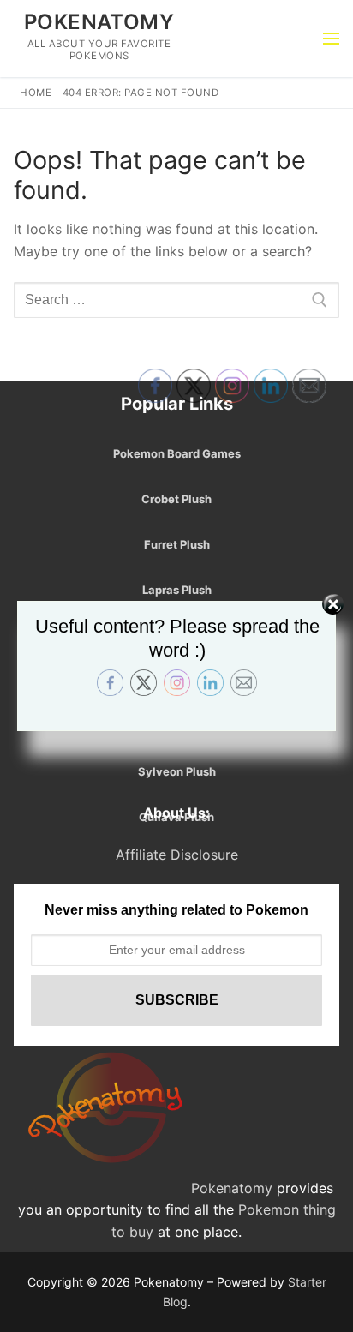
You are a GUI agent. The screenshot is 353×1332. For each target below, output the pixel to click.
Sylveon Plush (177, 771)
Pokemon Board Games (177, 453)
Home (35, 93)
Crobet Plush (176, 499)
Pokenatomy (99, 21)
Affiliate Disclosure (177, 854)
